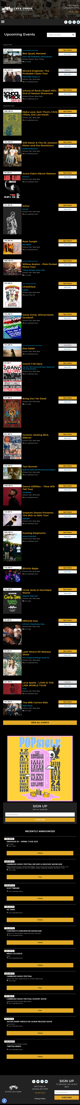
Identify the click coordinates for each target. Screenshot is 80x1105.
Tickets (40, 853)
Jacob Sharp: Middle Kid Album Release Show (29, 1022)
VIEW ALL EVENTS (40, 722)
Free (40, 877)
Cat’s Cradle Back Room (31, 81)
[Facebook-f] (66, 22)
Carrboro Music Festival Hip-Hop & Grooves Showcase (34, 864)
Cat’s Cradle (27, 61)
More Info (67, 54)
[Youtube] (78, 22)
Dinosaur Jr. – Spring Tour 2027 (22, 842)
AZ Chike (11, 910)
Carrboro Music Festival (19, 976)
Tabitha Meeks (14, 1046)
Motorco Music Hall (29, 295)
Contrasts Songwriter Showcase (24, 931)
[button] (3, 21)
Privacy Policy (40, 1099)
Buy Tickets (68, 50)
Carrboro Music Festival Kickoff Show (27, 999)
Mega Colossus (14, 954)
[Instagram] (74, 22)
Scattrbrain (13, 888)
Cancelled (67, 345)
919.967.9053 (74, 12)
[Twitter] (70, 22)
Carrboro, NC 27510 (71, 8)
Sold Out (68, 70)
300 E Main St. (73, 5)
